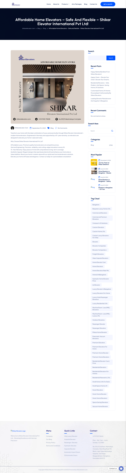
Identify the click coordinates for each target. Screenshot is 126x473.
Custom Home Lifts (98, 231)
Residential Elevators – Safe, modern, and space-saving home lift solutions (100, 85)
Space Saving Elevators (100, 402)
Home (49, 4)
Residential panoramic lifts (101, 377)
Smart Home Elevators (99, 398)
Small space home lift (99, 386)
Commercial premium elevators (99, 218)
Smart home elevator (99, 394)
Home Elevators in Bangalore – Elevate (104, 172)
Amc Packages (77, 4)
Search (91, 51)
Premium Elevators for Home (99, 348)
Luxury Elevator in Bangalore (101, 289)
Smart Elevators (97, 390)
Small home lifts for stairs (101, 382)
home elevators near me (100, 270)
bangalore (95, 205)
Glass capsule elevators (100, 258)
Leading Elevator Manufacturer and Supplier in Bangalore (101, 100)
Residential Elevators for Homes (100, 372)
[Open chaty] (121, 468)
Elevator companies (99, 246)
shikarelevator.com (21, 128)
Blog (85, 4)
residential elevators (99, 367)
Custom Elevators (98, 227)
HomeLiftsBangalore (99, 275)
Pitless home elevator (99, 332)
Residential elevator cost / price (101, 362)
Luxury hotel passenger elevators (100, 298)
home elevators (97, 266)
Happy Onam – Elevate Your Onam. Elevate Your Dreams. (100, 78)
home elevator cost (99, 262)
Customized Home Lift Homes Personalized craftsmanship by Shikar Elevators (101, 93)
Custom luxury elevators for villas (100, 236)
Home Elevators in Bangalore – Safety (104, 180)
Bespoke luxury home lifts (101, 209)
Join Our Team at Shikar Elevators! (103, 163)
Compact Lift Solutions (99, 223)
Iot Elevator (96, 285)
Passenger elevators (99, 328)
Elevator (95, 242)
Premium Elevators (98, 342)
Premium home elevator (100, 353)
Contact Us (93, 4)
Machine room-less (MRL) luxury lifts (101, 315)
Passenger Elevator (98, 324)
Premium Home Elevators (100, 357)
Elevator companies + (99, 250)
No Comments (62, 128)
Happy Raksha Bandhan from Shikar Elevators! (100, 73)
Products (65, 4)
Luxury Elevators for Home (101, 293)
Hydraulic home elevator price (100, 280)
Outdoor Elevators (98, 320)
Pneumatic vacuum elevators (98, 337)
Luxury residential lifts (99, 303)
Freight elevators (98, 254)
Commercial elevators (99, 213)
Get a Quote (107, 4)
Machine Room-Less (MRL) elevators (101, 309)
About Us (56, 4)
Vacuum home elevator (100, 406)
